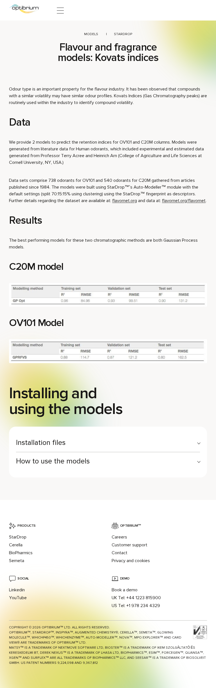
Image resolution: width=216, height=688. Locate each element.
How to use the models (53, 461)
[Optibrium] (28, 10)
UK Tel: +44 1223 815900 (136, 598)
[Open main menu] (60, 10)
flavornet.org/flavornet (184, 200)
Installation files (41, 442)
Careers (119, 537)
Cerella (15, 545)
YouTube (18, 598)
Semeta (16, 560)
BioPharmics (21, 553)
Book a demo (125, 590)
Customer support (129, 545)
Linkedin (17, 590)
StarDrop (123, 34)
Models (91, 34)
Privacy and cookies (131, 560)
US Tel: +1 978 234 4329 (136, 605)
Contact (119, 553)
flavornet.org (124, 200)
